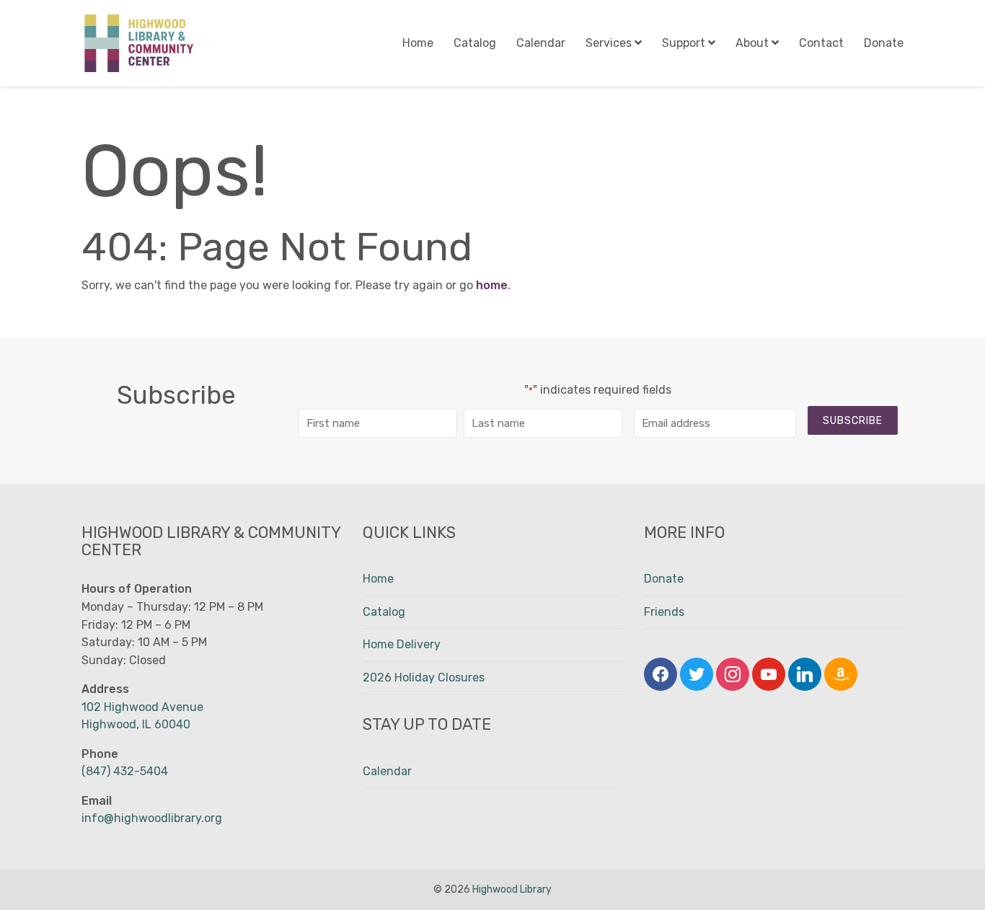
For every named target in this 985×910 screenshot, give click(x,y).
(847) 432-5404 (124, 771)
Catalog (475, 43)
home (492, 285)
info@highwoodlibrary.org (151, 818)
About (752, 43)
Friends (664, 612)
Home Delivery (402, 644)
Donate (884, 43)
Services (609, 43)
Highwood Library (512, 889)
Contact (821, 43)
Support (683, 43)
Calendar (540, 43)
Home (417, 43)
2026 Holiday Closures (424, 677)
